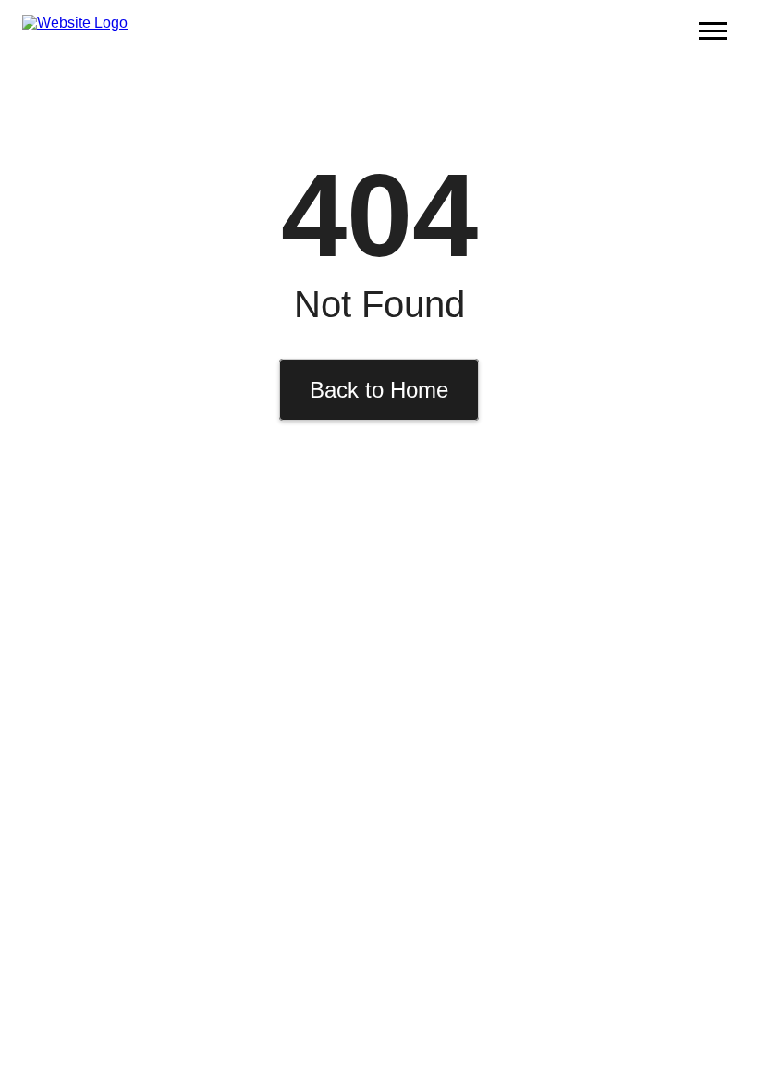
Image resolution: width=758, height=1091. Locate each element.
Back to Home (379, 389)
